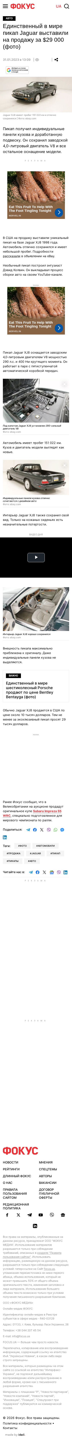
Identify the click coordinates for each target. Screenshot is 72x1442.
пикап (56, 853)
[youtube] (40, 1214)
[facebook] (7, 1214)
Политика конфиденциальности (27, 1423)
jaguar (36, 853)
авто (33, 861)
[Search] (66, 6)
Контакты (10, 1428)
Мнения (46, 1162)
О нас (7, 1183)
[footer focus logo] (20, 1151)
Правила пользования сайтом (15, 1193)
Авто (9, 18)
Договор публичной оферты (49, 1193)
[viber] (51, 1214)
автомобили (46, 845)
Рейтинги (11, 1169)
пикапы (13, 861)
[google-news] (63, 1214)
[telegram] (29, 1214)
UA (58, 6)
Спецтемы (48, 1169)
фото (23, 845)
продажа (14, 853)
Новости (10, 1162)
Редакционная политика (16, 1206)
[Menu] (5, 6)
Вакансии (47, 1183)
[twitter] (18, 1214)
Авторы (45, 1176)
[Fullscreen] (64, 384)
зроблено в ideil (15, 1435)
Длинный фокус (17, 1176)
